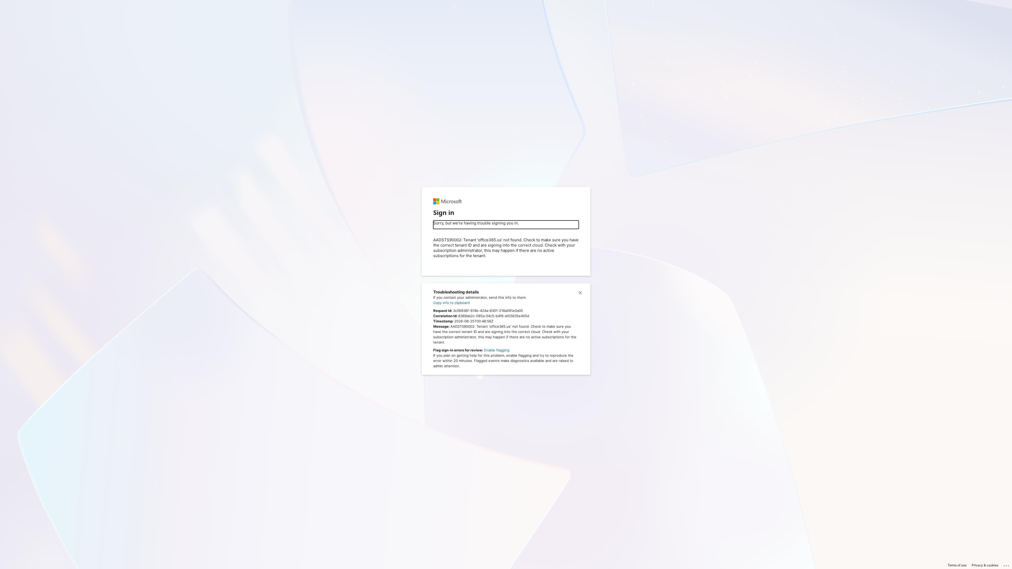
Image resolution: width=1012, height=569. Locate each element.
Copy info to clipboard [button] (451, 303)
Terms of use (957, 565)
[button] (580, 292)
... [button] (1007, 564)
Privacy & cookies (985, 565)
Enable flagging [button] (496, 350)
